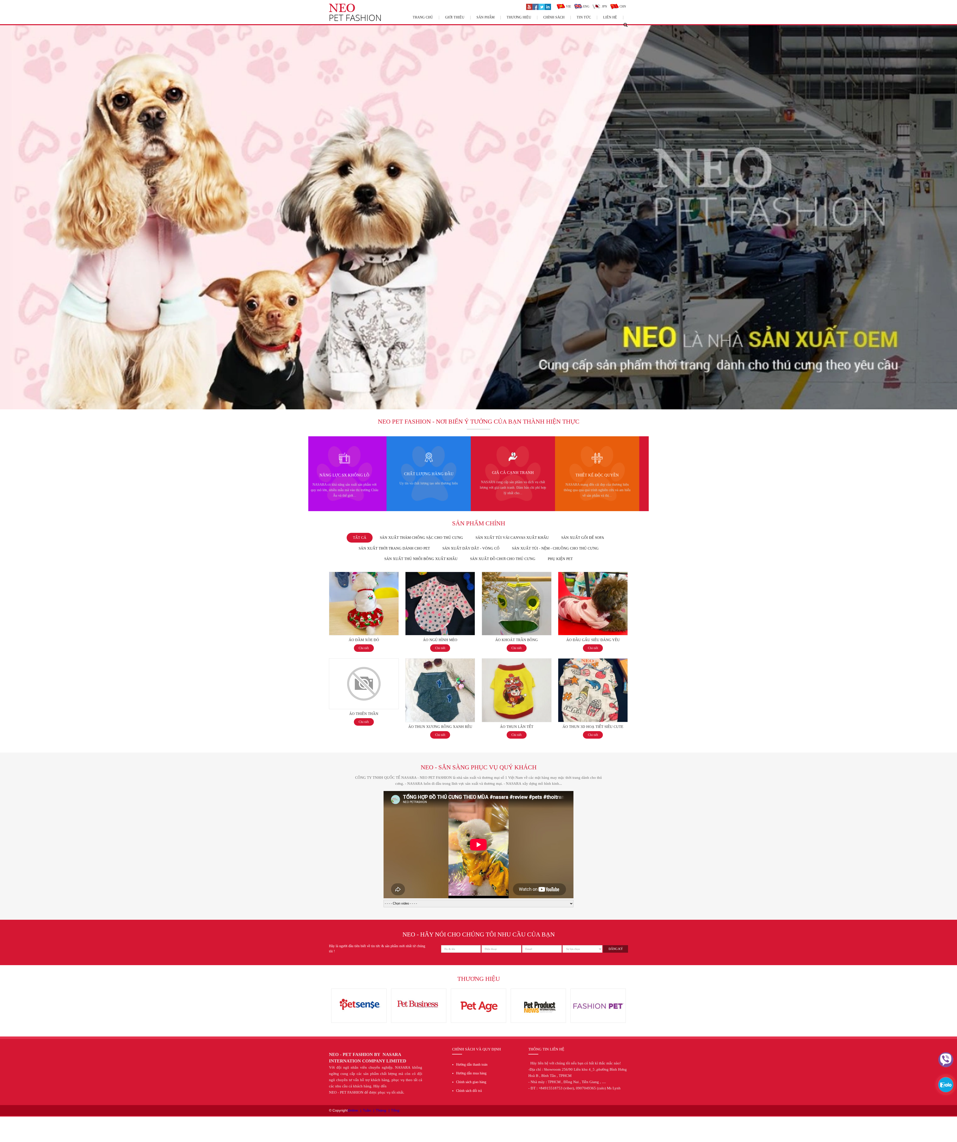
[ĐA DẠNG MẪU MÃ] (430, 455)
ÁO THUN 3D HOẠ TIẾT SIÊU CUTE (592, 727)
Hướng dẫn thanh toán (471, 1064)
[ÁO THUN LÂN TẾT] (516, 661)
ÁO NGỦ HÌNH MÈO (440, 640)
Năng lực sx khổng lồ (515, 475)
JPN (604, 6)
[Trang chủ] (355, 6)
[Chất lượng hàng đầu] (599, 455)
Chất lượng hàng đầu (599, 474)
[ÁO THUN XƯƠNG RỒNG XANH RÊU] (440, 661)
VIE (568, 6)
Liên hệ (610, 17)
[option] (346, 473)
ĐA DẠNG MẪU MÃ (430, 475)
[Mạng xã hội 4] (548, 6)
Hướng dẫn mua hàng (471, 1073)
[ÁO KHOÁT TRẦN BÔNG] (516, 574)
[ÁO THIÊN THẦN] (364, 661)
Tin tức (584, 17)
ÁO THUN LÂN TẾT (516, 727)
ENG (585, 6)
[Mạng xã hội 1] (529, 6)
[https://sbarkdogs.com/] (359, 991)
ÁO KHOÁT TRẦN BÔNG (516, 640)
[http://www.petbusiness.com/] (598, 991)
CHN (622, 6)
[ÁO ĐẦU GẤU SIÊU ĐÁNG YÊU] (593, 574)
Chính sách (553, 17)
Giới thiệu (454, 17)
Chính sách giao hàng (471, 1082)
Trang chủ (423, 17)
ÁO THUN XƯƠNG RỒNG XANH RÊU (440, 727)
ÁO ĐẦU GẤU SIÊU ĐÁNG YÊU (593, 640)
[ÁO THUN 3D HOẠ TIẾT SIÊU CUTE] (593, 661)
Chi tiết (364, 648)
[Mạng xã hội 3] (542, 6)
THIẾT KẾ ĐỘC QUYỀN (346, 475)
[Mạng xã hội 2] (535, 6)
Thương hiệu (519, 17)
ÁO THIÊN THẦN (363, 714)
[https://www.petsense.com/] (538, 991)
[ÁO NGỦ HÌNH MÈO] (440, 574)
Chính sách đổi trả (469, 1091)
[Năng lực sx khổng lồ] (515, 455)
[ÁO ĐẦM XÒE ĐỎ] (364, 574)
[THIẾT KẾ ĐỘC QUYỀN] (346, 455)
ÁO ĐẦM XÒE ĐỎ (364, 640)
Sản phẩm (485, 17)
